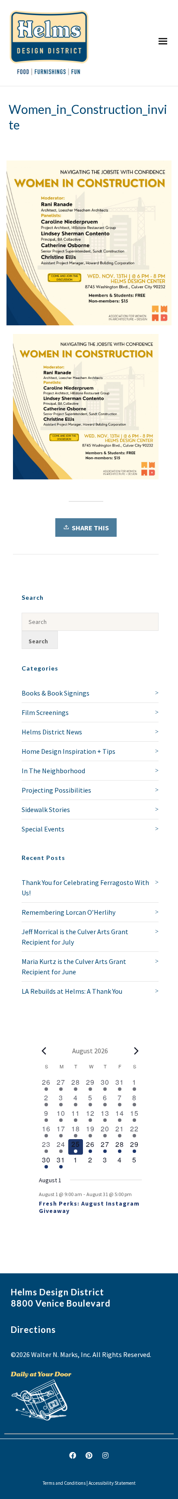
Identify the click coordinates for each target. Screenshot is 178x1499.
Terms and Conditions (64, 1483)
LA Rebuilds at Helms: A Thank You (72, 991)
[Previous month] (44, 1051)
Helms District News (52, 731)
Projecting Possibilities (56, 790)
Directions (33, 1329)
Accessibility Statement (112, 1483)
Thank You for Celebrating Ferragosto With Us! (85, 887)
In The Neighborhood (53, 770)
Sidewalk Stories (46, 809)
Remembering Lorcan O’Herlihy (68, 912)
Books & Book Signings (55, 693)
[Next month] (136, 1051)
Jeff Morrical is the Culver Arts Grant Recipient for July (75, 936)
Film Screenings (45, 712)
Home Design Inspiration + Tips (68, 751)
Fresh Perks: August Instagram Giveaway (89, 1207)
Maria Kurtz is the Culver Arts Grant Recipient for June (74, 966)
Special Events (43, 829)
